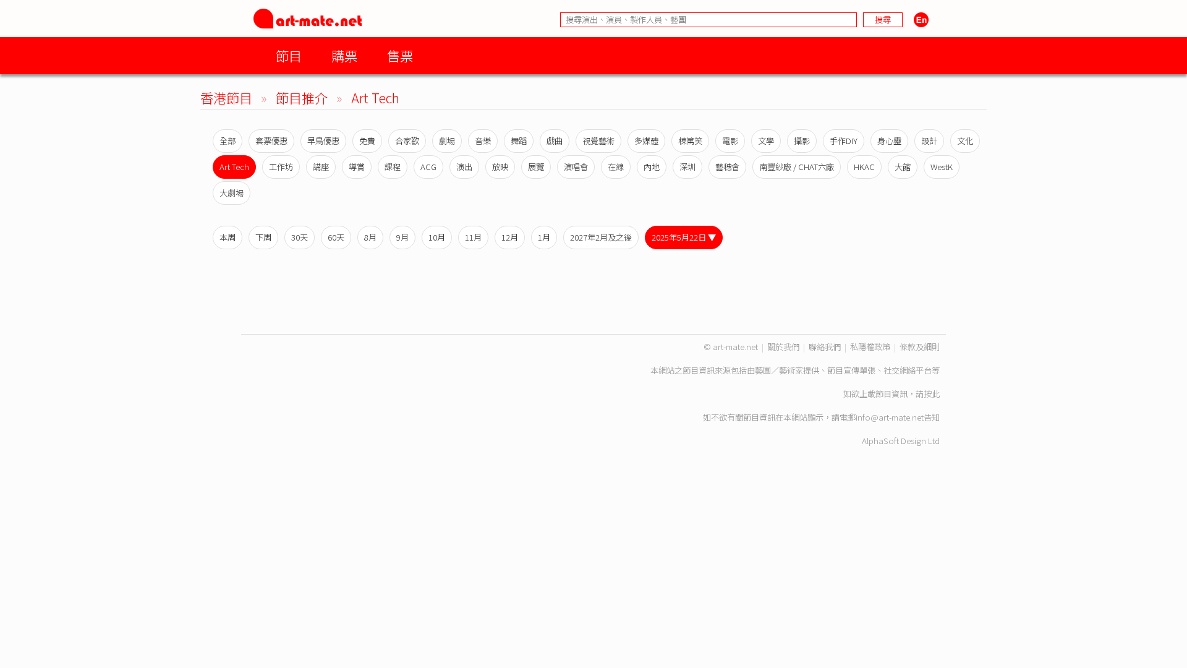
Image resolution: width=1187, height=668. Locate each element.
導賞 (357, 167)
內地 (652, 167)
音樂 (483, 141)
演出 (464, 167)
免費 (367, 141)
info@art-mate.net (890, 417)
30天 (299, 237)
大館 (903, 167)
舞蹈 (519, 141)
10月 (436, 237)
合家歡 (407, 141)
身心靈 (889, 141)
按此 (932, 394)
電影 (730, 141)
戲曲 (555, 141)
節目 (289, 55)
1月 (544, 237)
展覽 (536, 167)
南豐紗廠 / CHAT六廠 (796, 167)
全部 (227, 141)
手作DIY (843, 141)
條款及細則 (920, 347)
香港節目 (226, 97)
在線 (616, 167)
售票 (400, 55)
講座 (321, 167)
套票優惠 (271, 141)
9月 (402, 237)
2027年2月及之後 (601, 237)
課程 (393, 167)
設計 (929, 141)
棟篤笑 (690, 141)
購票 (344, 55)
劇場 (447, 141)
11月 (473, 237)
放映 (500, 167)
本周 (227, 237)
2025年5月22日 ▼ (684, 237)
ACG (428, 167)
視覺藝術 (598, 141)
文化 (965, 141)
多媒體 (646, 141)
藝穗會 (727, 167)
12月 (509, 237)
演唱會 (576, 167)
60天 (336, 237)
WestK (941, 167)
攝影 (802, 141)
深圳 (687, 167)
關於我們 (783, 347)
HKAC (864, 167)
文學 (766, 141)
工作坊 (281, 167)
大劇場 (231, 193)
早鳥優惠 (323, 141)
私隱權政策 (870, 347)
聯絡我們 (825, 347)
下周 (263, 237)
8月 (370, 237)
